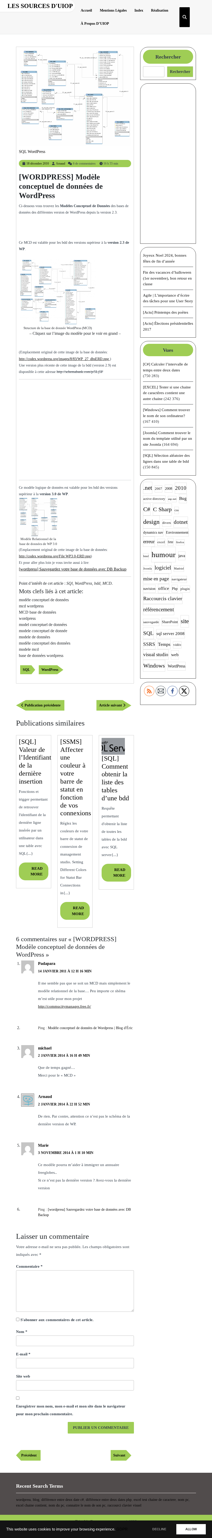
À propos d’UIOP (95, 24)
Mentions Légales (113, 10)
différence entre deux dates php (109, 1500)
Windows (154, 665)
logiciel (163, 568)
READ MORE (39, 873)
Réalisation (159, 10)
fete (170, 542)
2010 (180, 488)
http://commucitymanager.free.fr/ (64, 1006)
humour (164, 554)
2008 (168, 488)
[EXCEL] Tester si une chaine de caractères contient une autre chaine (167, 393)
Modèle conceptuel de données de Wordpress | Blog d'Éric (90, 1028)
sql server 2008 (170, 633)
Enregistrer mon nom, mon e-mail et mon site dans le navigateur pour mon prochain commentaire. (70, 1410)
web (175, 654)
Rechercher (168, 57)
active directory (154, 499)
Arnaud (60, 163)
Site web (23, 1376)
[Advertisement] (79, 230)
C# (146, 509)
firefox (180, 542)
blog (36, 1500)
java (181, 556)
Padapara (46, 963)
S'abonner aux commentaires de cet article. (57, 1320)
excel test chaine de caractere (155, 1500)
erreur (149, 541)
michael (44, 1048)
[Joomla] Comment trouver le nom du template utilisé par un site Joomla (167, 438)
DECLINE (159, 1529)
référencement (158, 609)
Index (138, 10)
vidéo (177, 645)
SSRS (149, 644)
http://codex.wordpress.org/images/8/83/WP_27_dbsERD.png (64, 359)
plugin (185, 589)
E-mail (23, 1354)
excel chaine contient (31, 1505)
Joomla (147, 568)
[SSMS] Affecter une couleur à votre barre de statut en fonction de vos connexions (75, 777)
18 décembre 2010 (37, 163)
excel (161, 542)
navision (149, 589)
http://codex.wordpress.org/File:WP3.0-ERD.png (55, 556)
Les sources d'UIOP (40, 6)
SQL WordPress (32, 151)
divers (166, 523)
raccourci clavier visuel (124, 1505)
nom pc (183, 1500)
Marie (43, 1145)
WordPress (49, 670)
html (146, 556)
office (163, 588)
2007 (158, 489)
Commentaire (29, 1266)
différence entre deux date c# (62, 1500)
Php (175, 589)
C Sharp (162, 509)
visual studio (155, 654)
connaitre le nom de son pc (85, 1505)
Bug (183, 498)
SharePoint (170, 622)
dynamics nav (153, 532)
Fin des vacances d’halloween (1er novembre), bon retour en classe (167, 278)
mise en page (156, 578)
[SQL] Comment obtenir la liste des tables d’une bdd (115, 778)
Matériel (179, 568)
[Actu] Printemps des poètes (165, 312)
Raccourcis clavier (162, 598)
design (151, 521)
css (177, 510)
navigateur (179, 579)
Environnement (177, 532)
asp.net (172, 499)
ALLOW (191, 1529)
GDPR (122, 1529)
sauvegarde (151, 622)
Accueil (86, 10)
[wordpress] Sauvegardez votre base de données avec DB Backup (72, 569)
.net (147, 488)
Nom (21, 1332)
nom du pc (56, 1505)
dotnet (181, 522)
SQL (26, 670)
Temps (164, 644)
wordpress (23, 1500)
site (185, 621)
